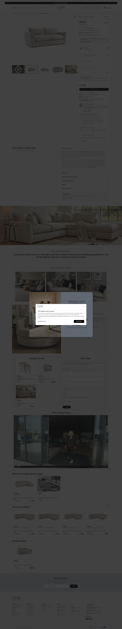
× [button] (83, 306)
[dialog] (61, 314)
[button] (42, 321)
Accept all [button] (79, 321)
